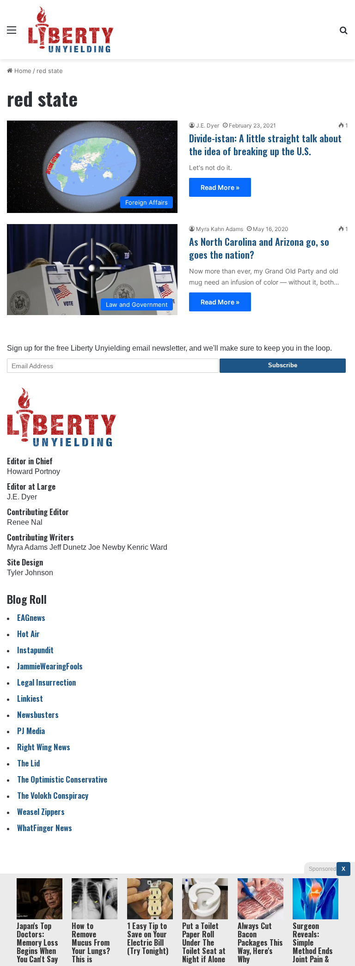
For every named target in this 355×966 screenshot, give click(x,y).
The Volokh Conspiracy (52, 795)
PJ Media (31, 730)
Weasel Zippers (41, 811)
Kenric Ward (147, 547)
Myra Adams (27, 547)
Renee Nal (25, 522)
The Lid (28, 763)
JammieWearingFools (50, 666)
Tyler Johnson (30, 573)
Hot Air (28, 633)
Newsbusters (38, 714)
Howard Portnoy (33, 471)
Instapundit (35, 650)
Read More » (220, 187)
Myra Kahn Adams (219, 228)
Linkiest (30, 698)
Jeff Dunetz (67, 547)
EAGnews (31, 617)
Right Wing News (43, 747)
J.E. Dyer (207, 125)
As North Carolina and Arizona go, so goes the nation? (259, 248)
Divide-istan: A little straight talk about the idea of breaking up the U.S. (265, 144)
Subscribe (282, 365)
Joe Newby (106, 547)
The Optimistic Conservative (62, 779)
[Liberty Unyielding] (71, 29)
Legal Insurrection (46, 682)
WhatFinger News (44, 827)
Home (21, 70)
